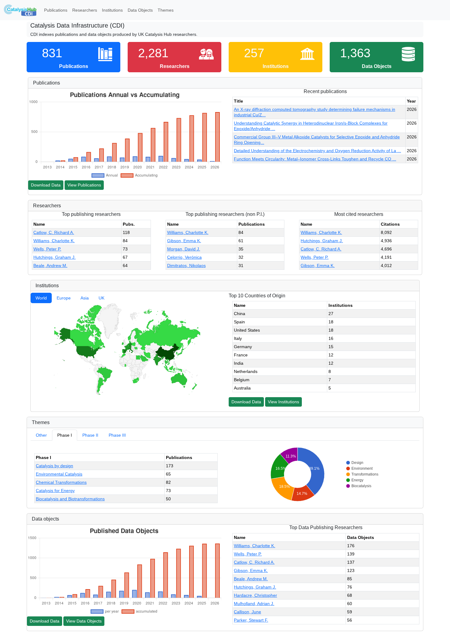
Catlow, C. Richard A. (53, 232)
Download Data (46, 185)
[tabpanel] (126, 349)
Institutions (112, 10)
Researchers (84, 10)
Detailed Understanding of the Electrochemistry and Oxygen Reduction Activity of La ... (317, 150)
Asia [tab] (85, 297)
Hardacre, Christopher (255, 595)
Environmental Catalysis (59, 474)
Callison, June (247, 611)
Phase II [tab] (90, 435)
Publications (55, 10)
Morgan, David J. (183, 248)
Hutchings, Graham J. (54, 257)
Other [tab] (41, 435)
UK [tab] (101, 297)
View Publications (84, 185)
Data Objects (140, 10)
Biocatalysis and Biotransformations (70, 498)
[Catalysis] (20, 10)
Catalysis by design (54, 465)
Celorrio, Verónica (184, 257)
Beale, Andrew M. (50, 265)
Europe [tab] (64, 297)
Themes (166, 10)
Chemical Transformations (61, 482)
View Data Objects (84, 621)
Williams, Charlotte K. (54, 240)
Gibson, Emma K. (184, 240)
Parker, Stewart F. (251, 620)
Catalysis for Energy (55, 490)
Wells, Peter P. (47, 248)
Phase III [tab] (117, 435)
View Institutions (283, 401)
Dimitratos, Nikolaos (186, 265)
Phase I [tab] (64, 435)
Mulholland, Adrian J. (254, 603)
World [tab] (41, 297)
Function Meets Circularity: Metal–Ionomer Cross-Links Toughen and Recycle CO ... (315, 158)
